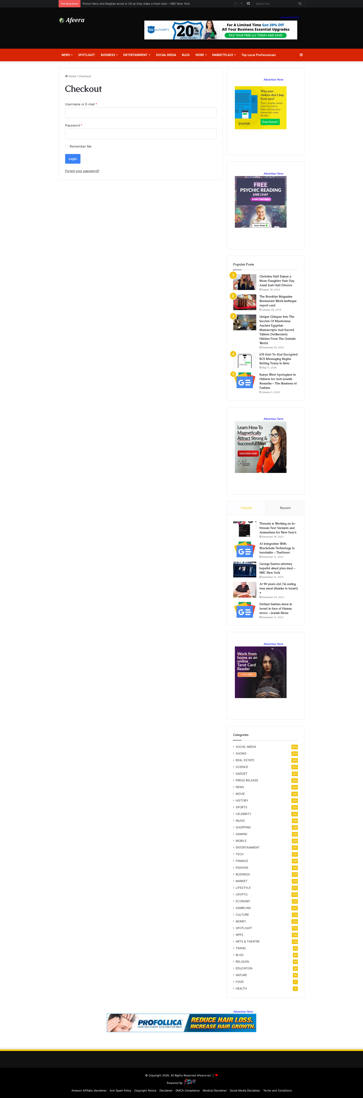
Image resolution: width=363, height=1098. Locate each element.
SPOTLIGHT (86, 55)
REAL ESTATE (245, 760)
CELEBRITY (243, 814)
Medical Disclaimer (215, 1090)
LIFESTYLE (243, 887)
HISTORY (242, 800)
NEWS (66, 55)
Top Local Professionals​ (258, 55)
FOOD (240, 981)
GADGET (241, 773)
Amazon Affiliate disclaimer (89, 1090)
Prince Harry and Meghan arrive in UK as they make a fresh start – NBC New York (136, 3)
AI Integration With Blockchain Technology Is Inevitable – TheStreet (277, 548)
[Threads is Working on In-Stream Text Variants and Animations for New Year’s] (244, 529)
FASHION (242, 867)
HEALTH (241, 988)
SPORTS (241, 807)
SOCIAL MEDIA (166, 55)
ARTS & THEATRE (248, 941)
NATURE (241, 975)
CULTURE (242, 914)
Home (72, 76)
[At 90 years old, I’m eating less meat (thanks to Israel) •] (244, 590)
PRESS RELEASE (247, 780)
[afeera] (72, 20)
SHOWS (241, 753)
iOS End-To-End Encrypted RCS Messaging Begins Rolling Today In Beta (278, 359)
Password (73, 125)
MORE (200, 55)
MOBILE (241, 840)
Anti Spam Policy (120, 1090)
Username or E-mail (81, 104)
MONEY (241, 921)
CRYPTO (241, 894)
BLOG (186, 55)
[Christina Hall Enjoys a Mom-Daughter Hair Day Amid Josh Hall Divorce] (244, 282)
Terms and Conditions (277, 1090)
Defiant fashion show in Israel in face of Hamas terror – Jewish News (275, 608)
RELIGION (242, 961)
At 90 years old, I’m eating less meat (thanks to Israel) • (278, 588)
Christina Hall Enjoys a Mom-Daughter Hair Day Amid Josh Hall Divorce (276, 280)
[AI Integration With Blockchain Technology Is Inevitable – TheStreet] (244, 549)
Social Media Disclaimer (245, 1090)
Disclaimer (166, 1090)
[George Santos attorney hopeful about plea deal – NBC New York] (244, 569)
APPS (239, 934)
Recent (285, 508)
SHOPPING (243, 827)
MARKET (241, 881)
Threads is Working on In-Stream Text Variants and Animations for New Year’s (277, 528)
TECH (239, 854)
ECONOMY (243, 901)
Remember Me (81, 146)
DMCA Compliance (188, 1090)
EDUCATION (244, 968)
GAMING (241, 834)
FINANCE (242, 861)
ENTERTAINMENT (135, 55)
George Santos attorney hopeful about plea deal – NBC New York (277, 568)
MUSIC (240, 820)
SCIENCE (242, 767)
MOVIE (240, 793)
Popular (246, 508)
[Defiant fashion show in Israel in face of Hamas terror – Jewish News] (244, 610)
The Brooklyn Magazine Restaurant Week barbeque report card (278, 301)
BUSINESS (108, 55)
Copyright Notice (145, 1090)
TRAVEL (241, 948)
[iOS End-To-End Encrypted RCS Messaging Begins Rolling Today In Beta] (244, 360)
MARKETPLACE (222, 55)
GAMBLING (243, 908)
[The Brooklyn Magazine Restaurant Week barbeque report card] (244, 302)
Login (73, 159)
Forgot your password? (82, 171)
